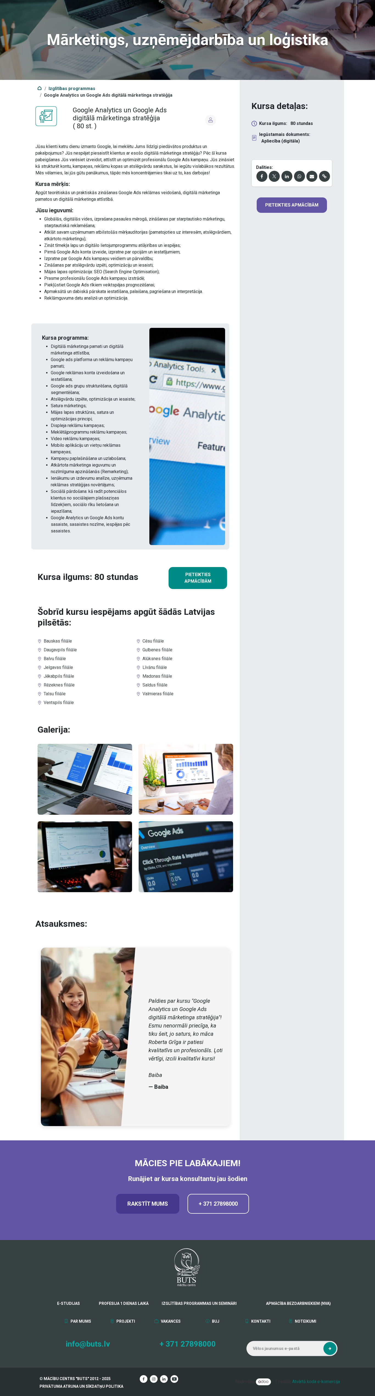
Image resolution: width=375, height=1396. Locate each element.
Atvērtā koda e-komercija (316, 1381)
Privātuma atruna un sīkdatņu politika (81, 1386)
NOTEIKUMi (305, 1321)
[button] (330, 1348)
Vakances (170, 1321)
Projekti (125, 1321)
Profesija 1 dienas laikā (124, 1303)
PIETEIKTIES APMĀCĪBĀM (197, 578)
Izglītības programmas (72, 88)
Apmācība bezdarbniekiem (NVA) (285, 1303)
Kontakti (260, 1321)
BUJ (215, 1321)
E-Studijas (68, 1303)
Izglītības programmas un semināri (199, 1303)
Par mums (80, 1321)
